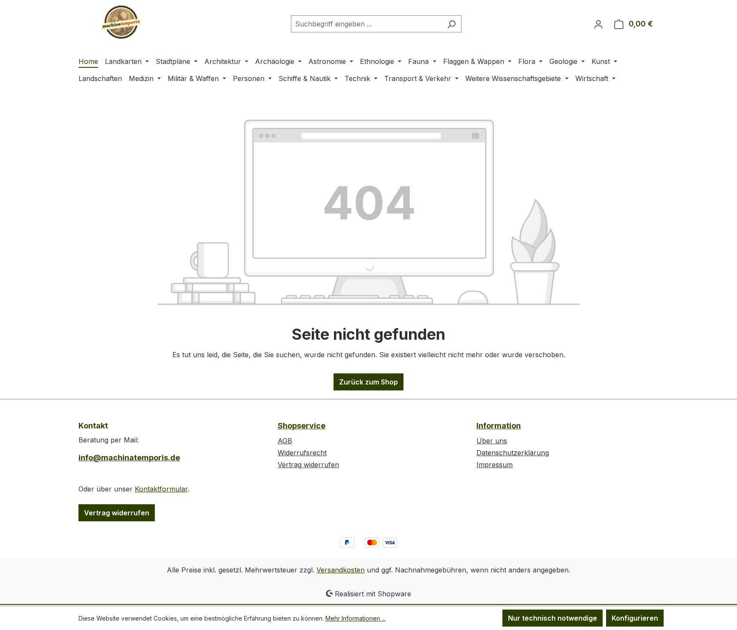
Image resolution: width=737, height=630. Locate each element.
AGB (285, 440)
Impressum (494, 464)
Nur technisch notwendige (552, 618)
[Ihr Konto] (598, 23)
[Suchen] (451, 23)
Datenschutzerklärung (512, 452)
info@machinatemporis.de (129, 457)
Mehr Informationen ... (355, 618)
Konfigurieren (635, 618)
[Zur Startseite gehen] (121, 22)
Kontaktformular (161, 489)
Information (498, 425)
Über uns (491, 440)
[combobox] (366, 23)
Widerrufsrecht (302, 452)
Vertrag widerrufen (116, 513)
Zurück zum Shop (368, 382)
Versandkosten (340, 570)
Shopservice (301, 425)
